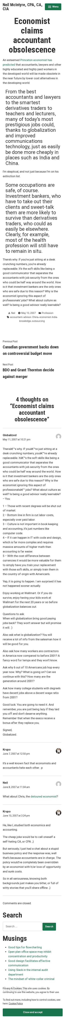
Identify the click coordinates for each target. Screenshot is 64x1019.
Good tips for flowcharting (25, 947)
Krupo (7, 749)
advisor (27, 317)
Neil (13, 313)
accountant (16, 317)
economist (45, 317)
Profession (47, 313)
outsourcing (38, 321)
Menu (53, 7)
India (54, 317)
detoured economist (44, 796)
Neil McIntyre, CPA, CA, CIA (22, 6)
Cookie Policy (16, 1003)
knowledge (25, 321)
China (35, 317)
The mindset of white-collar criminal (31, 979)
